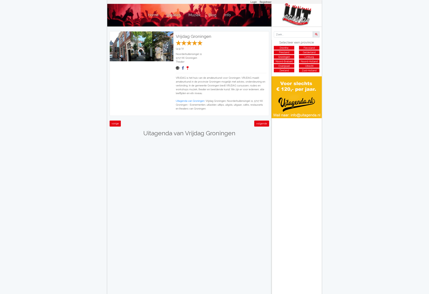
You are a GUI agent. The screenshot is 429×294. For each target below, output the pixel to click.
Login (254, 2)
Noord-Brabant (284, 61)
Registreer (265, 2)
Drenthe (284, 47)
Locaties (173, 15)
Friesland (284, 52)
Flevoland (309, 47)
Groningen (191, 57)
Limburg (309, 56)
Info (227, 15)
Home (153, 15)
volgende (261, 123)
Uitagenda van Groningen (190, 100)
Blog (212, 15)
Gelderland (309, 52)
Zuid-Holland (309, 70)
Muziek (195, 15)
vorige (115, 123)
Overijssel (284, 65)
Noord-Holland (309, 61)
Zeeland (284, 70)
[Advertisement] (296, 142)
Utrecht (309, 65)
